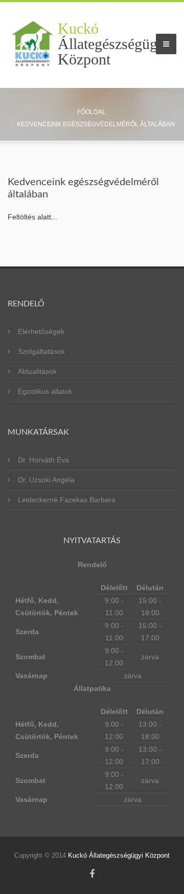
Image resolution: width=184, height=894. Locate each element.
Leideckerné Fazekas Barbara (67, 500)
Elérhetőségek (41, 331)
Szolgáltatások (41, 351)
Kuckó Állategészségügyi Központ (119, 855)
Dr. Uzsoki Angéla (46, 480)
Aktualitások (37, 371)
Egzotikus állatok (45, 391)
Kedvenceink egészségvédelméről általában (96, 124)
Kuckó (113, 44)
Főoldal (91, 112)
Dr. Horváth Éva (43, 460)
